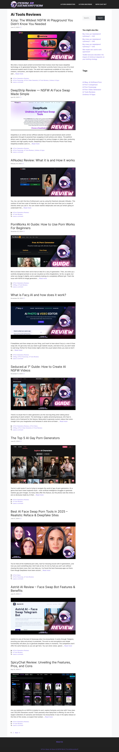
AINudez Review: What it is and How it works (43, 160)
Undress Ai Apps (54, 80)
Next (17, 733)
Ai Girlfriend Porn (95, 82)
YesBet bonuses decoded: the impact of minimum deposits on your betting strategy (93, 57)
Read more (19, 74)
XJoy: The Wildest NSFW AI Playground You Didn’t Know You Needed (42, 22)
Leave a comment (18, 82)
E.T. (20, 27)
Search (100, 18)
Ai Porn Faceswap (18, 80)
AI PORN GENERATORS (68, 4)
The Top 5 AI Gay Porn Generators (35, 438)
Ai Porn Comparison (90, 85)
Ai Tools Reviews (44, 80)
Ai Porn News (34, 426)
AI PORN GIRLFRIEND (85, 4)
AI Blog (15, 285)
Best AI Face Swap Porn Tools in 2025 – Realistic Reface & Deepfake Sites (39, 513)
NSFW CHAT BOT (101, 4)
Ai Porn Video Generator (31, 80)
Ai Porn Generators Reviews (21, 78)
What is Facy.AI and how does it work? (38, 295)
